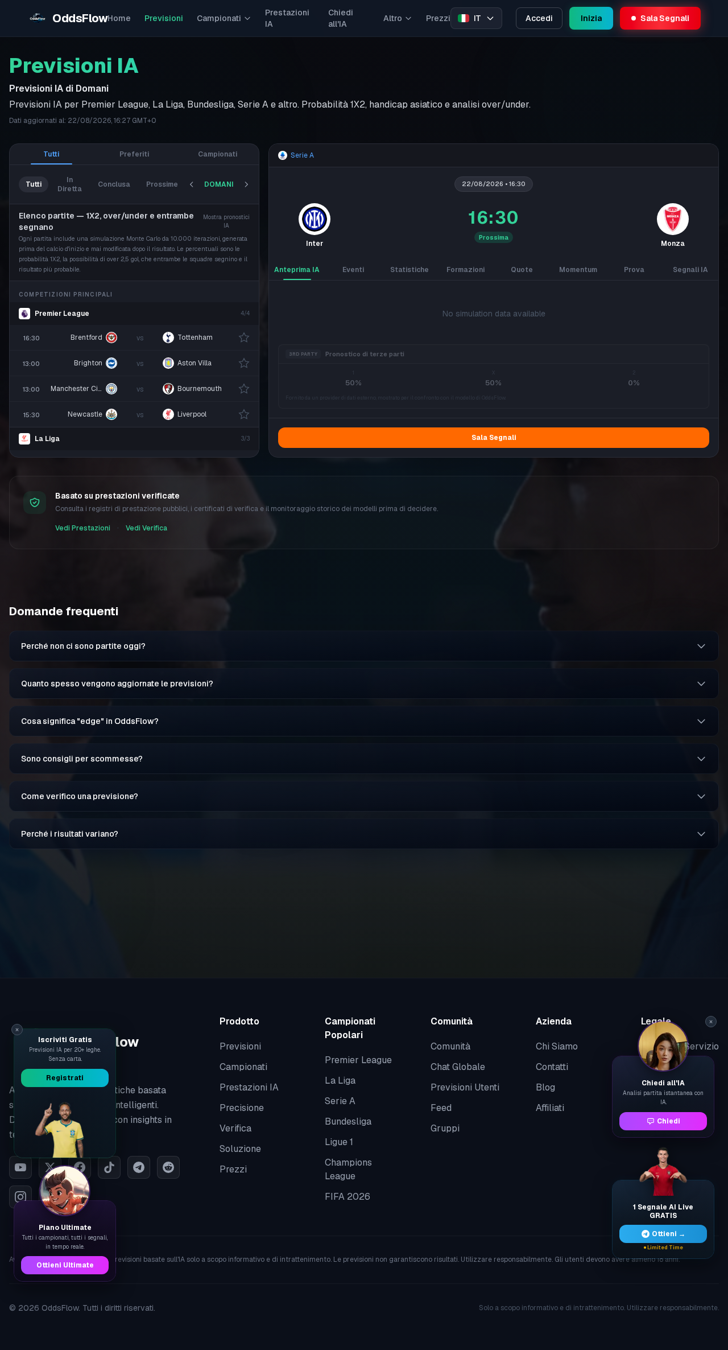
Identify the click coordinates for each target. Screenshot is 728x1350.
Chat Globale (458, 1067)
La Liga (47, 438)
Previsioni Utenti (465, 1087)
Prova (634, 269)
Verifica (235, 1128)
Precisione (242, 1108)
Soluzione (240, 1149)
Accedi (539, 18)
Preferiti (134, 154)
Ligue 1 (339, 1142)
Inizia (591, 18)
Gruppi (445, 1128)
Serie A (340, 1101)
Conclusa (114, 184)
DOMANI (219, 184)
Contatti (552, 1067)
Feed (441, 1108)
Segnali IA (690, 269)
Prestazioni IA (287, 18)
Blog (545, 1087)
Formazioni (465, 269)
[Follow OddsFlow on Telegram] (138, 1167)
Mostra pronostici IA (226, 221)
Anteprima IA (297, 269)
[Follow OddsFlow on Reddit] (168, 1167)
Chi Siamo (557, 1046)
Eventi (353, 269)
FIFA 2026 (347, 1197)
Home (119, 18)
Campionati (219, 18)
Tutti (51, 154)
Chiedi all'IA (340, 18)
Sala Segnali (493, 437)
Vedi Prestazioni (82, 528)
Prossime (162, 184)
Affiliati (550, 1108)
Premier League (62, 313)
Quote (522, 269)
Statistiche (409, 269)
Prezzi (438, 18)
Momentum (578, 269)
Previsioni (163, 18)
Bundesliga (348, 1121)
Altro (392, 18)
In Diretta (69, 184)
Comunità (450, 1046)
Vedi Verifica (146, 528)
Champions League (348, 1169)
